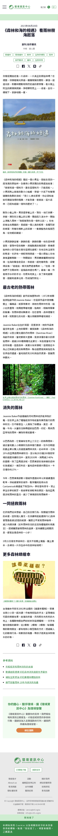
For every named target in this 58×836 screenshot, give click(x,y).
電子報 (43, 7)
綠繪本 (8, 54)
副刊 (24, 44)
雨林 (51, 54)
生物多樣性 (40, 54)
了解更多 (8, 831)
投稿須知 (46, 786)
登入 (54, 7)
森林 (29, 54)
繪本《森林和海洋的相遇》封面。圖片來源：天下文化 (23, 172)
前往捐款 (29, 730)
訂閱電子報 (21, 769)
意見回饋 (46, 790)
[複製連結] (40, 66)
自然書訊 (31, 44)
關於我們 (46, 778)
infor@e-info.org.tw (33, 813)
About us (12, 782)
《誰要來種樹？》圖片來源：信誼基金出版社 (20, 601)
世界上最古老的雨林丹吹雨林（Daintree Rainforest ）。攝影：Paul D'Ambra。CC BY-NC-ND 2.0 (29, 398)
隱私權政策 (12, 790)
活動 (29, 778)
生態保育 (39, 60)
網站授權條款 (46, 782)
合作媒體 (29, 786)
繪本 (29, 60)
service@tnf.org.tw (33, 810)
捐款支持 (36, 769)
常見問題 (12, 786)
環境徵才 (12, 778)
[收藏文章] (17, 66)
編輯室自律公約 (29, 782)
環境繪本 (19, 54)
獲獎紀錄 (29, 790)
